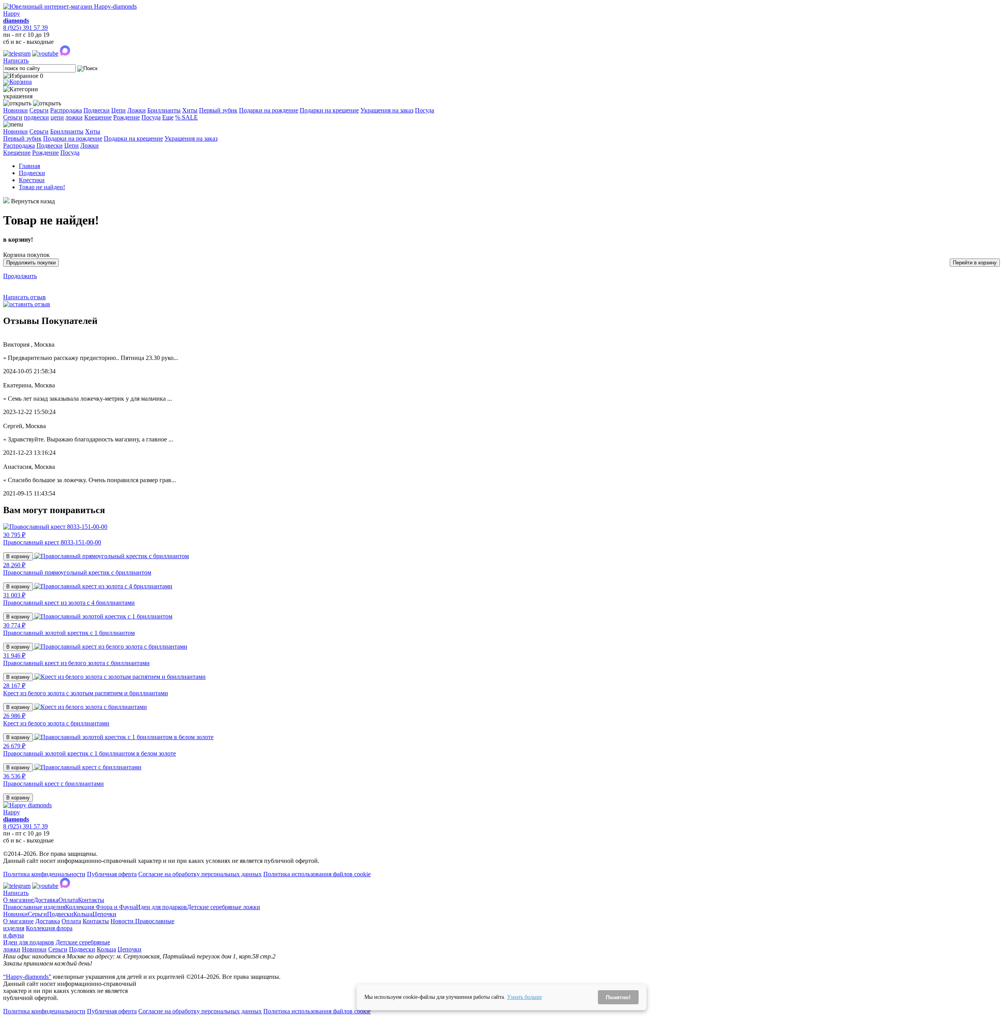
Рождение (126, 117)
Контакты (91, 900)
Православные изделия (34, 907)
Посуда (424, 110)
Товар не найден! (42, 187)
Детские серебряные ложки (223, 907)
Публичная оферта (112, 874)
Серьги (39, 110)
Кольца (82, 914)
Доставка (46, 900)
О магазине (18, 900)
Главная (29, 166)
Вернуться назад (33, 201)
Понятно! (618, 997)
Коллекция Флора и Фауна (100, 907)
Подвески (96, 110)
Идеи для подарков (161, 907)
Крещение (98, 117)
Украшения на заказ (386, 110)
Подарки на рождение (268, 110)
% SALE (186, 117)
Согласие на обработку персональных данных (200, 874)
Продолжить (20, 276)
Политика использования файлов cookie (317, 874)
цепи (57, 117)
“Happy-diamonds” (27, 976)
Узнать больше (524, 997)
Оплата (68, 900)
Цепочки (104, 914)
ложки (74, 117)
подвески (36, 117)
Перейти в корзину (975, 263)
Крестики (32, 180)
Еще (168, 117)
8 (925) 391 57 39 (25, 27)
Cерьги (12, 117)
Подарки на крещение (329, 110)
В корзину (18, 556)
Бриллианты (164, 110)
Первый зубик (218, 110)
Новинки (15, 110)
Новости (122, 921)
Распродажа (66, 110)
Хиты (189, 110)
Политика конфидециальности (44, 874)
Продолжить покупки (31, 263)
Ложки (136, 110)
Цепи (118, 110)
